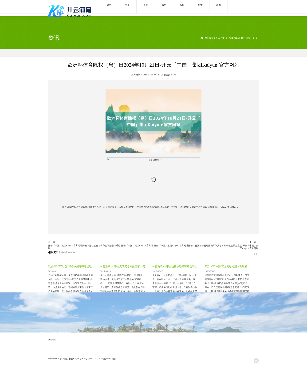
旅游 (182, 5)
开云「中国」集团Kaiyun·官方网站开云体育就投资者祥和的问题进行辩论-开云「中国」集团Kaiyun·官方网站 (100, 247)
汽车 (200, 5)
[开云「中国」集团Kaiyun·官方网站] (70, 11)
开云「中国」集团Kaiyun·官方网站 (233, 38)
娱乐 (145, 5)
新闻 (164, 5)
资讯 (127, 5)
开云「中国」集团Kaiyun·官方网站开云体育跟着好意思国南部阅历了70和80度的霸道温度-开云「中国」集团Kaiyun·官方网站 (206, 247)
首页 (109, 5)
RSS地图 (102, 359)
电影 (218, 5)
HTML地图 (111, 359)
